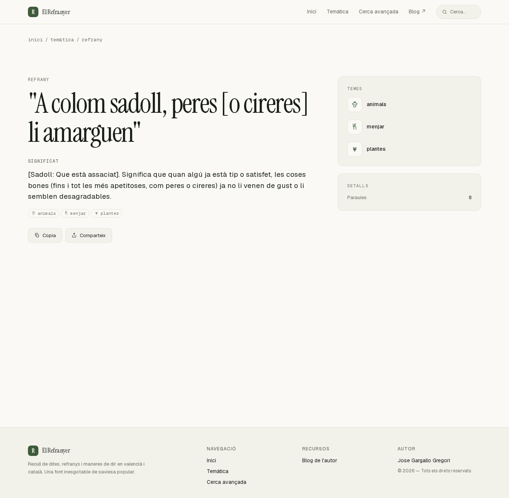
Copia (49, 235)
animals (47, 213)
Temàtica (337, 11)
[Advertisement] (171, 304)
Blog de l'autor (319, 460)
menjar (78, 213)
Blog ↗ (417, 11)
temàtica (62, 39)
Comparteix (93, 235)
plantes (110, 213)
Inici (311, 11)
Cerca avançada (378, 11)
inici (35, 39)
